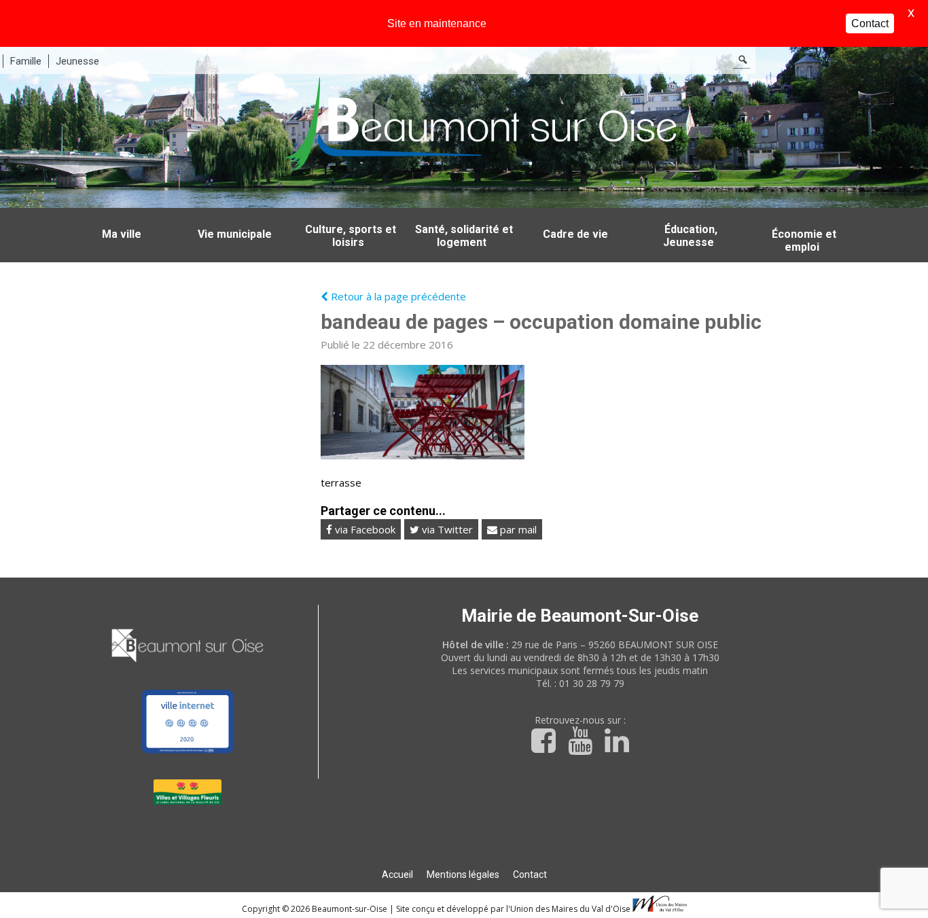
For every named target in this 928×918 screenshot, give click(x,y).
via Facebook (363, 529)
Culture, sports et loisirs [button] (350, 236)
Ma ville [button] (121, 234)
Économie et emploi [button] (804, 240)
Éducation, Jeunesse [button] (690, 236)
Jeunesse (77, 61)
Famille (25, 61)
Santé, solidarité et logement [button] (464, 236)
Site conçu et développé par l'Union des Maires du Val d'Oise (513, 909)
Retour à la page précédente (397, 296)
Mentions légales (463, 874)
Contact (530, 874)
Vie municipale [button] (235, 234)
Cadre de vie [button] (575, 234)
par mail (517, 529)
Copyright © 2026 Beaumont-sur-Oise (315, 909)
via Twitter (446, 529)
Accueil (397, 874)
